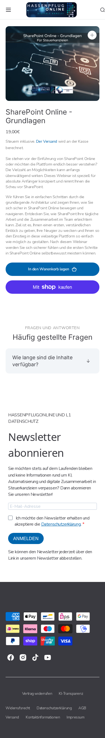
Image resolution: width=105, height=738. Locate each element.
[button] (8, 10)
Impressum (75, 717)
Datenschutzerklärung (61, 524)
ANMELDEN (26, 538)
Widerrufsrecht (18, 708)
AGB (82, 708)
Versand (12, 717)
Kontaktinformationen (43, 717)
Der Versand (46, 141)
